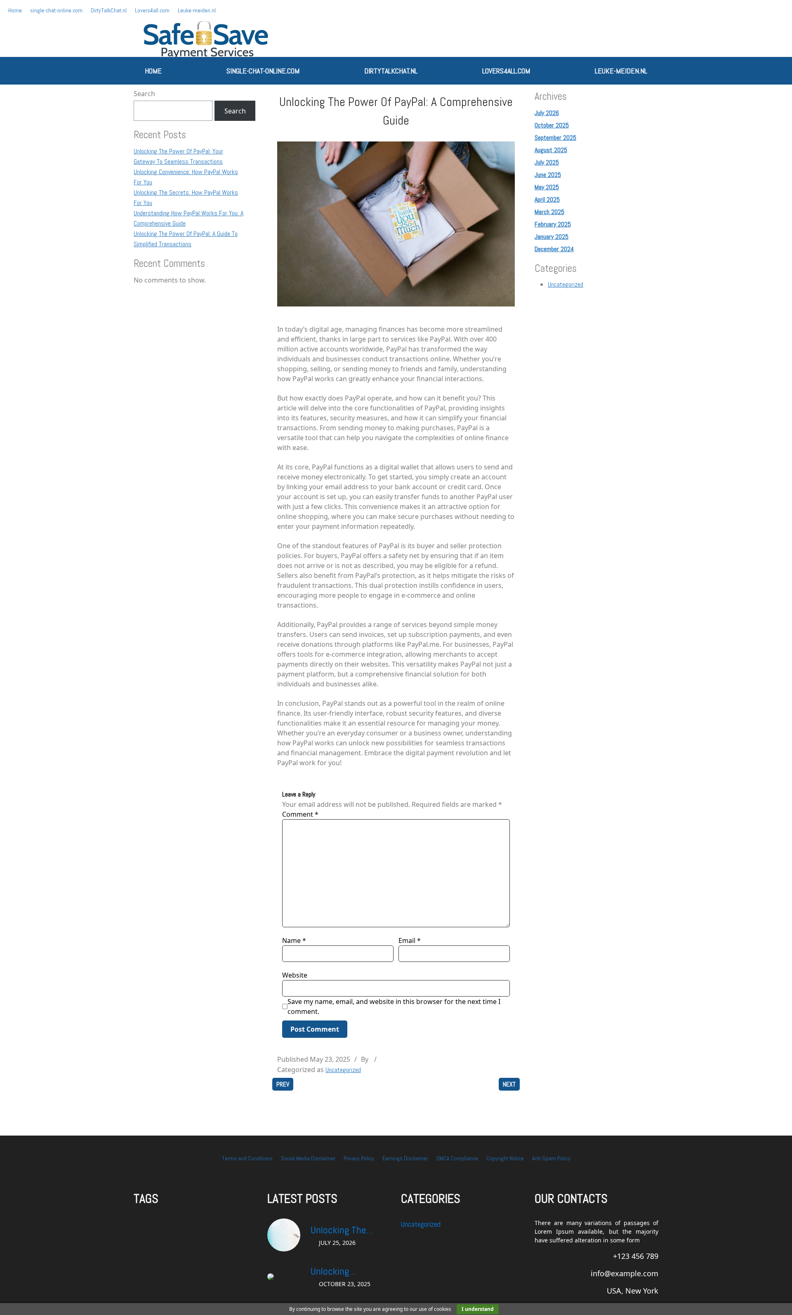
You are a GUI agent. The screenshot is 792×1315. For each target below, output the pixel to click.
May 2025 (547, 187)
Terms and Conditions (247, 1158)
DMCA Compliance (457, 1158)
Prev (282, 1084)
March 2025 (549, 211)
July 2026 (547, 112)
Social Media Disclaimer (308, 1158)
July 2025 (547, 162)
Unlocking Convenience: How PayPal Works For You (347, 1272)
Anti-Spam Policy (551, 1158)
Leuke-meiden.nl (197, 10)
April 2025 (547, 199)
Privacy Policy (359, 1158)
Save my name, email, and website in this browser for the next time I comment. (394, 1006)
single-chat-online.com (56, 10)
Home (15, 10)
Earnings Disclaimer (405, 1158)
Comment (300, 814)
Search (144, 93)
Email (409, 940)
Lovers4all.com (152, 10)
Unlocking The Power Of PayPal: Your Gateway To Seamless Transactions (344, 1230)
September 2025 (555, 137)
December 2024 (554, 249)
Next (509, 1084)
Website (294, 975)
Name (294, 940)
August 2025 (551, 150)
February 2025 (553, 224)
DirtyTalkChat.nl (109, 10)
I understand (478, 1309)
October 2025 (552, 125)
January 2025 (551, 236)
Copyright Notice (505, 1158)
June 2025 (548, 174)
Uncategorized (343, 1069)
